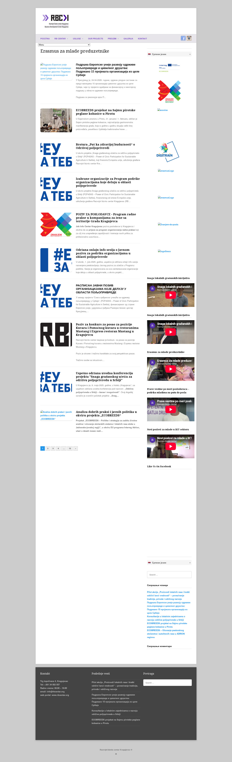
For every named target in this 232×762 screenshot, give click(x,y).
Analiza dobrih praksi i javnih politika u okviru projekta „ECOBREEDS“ (106, 413)
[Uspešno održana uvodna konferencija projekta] (56, 391)
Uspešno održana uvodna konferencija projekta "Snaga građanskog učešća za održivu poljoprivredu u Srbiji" (104, 377)
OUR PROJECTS (95, 38)
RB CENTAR (60, 38)
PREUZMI (112, 38)
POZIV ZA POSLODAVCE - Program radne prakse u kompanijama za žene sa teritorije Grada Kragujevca (106, 218)
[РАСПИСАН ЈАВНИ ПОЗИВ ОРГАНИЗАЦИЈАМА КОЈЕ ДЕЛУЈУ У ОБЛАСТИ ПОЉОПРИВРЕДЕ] (56, 306)
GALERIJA (128, 38)
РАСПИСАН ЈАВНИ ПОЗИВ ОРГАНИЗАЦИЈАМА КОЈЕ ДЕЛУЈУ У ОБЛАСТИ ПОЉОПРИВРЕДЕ (101, 289)
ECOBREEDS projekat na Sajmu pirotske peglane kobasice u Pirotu (105, 112)
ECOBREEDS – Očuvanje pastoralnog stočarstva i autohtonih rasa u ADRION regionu (166, 634)
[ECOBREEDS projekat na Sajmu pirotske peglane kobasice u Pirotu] (56, 131)
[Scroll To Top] (116, 754)
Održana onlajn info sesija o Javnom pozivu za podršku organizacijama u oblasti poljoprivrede (103, 253)
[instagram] (189, 38)
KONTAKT (142, 38)
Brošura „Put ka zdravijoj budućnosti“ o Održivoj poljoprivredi (105, 146)
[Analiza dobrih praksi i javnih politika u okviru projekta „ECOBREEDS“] (56, 418)
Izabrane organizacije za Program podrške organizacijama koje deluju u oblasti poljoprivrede (108, 182)
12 (70, 448)
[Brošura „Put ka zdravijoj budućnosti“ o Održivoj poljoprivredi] (56, 165)
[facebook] (183, 38)
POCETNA (45, 38)
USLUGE (77, 38)
